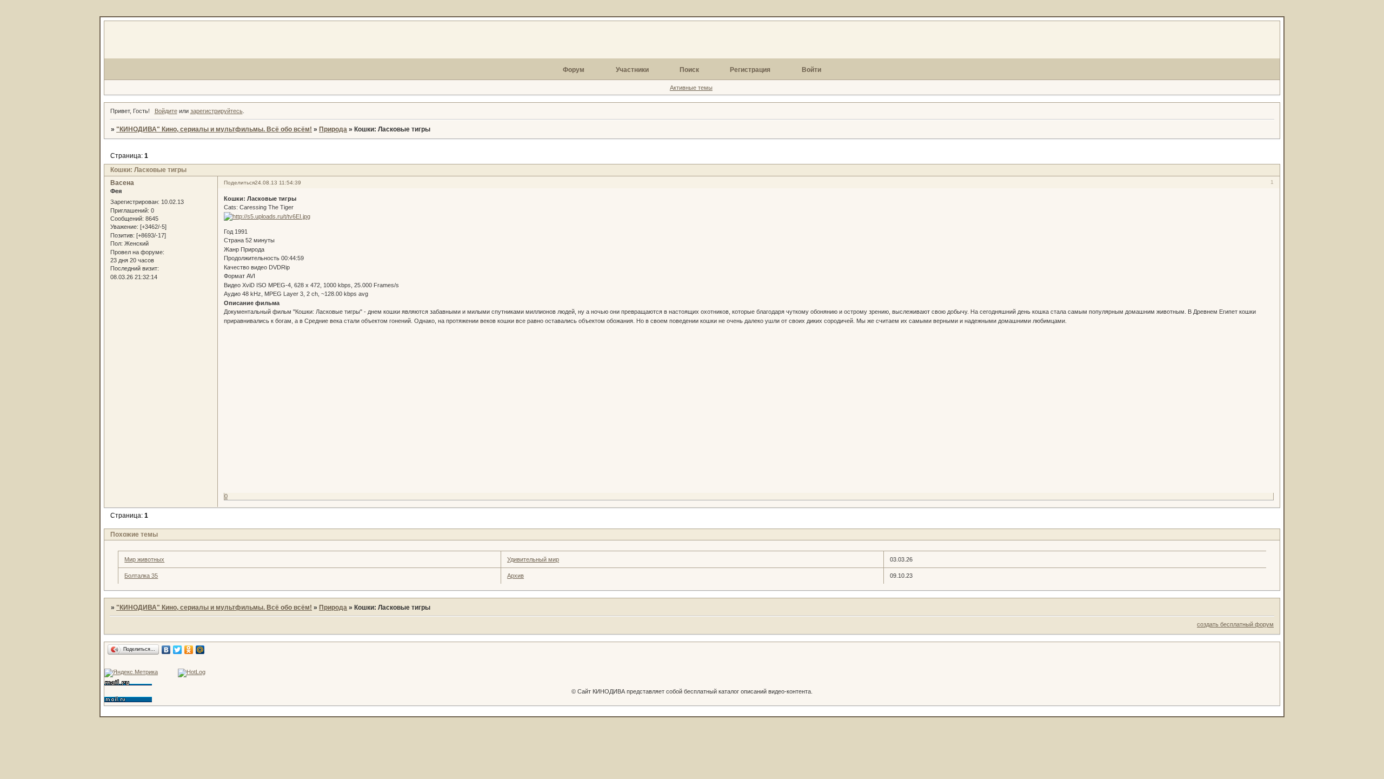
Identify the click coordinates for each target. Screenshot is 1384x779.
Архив (515, 575)
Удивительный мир (533, 559)
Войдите (166, 111)
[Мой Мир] (200, 650)
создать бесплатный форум (1235, 624)
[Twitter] (177, 650)
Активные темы (691, 87)
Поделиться (239, 183)
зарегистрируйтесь (216, 111)
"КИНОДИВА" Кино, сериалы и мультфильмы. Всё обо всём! (214, 129)
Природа (333, 129)
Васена (122, 183)
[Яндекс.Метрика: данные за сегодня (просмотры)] (131, 673)
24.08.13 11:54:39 (278, 183)
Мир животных (144, 559)
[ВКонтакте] (166, 650)
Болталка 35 (141, 575)
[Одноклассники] (189, 650)
